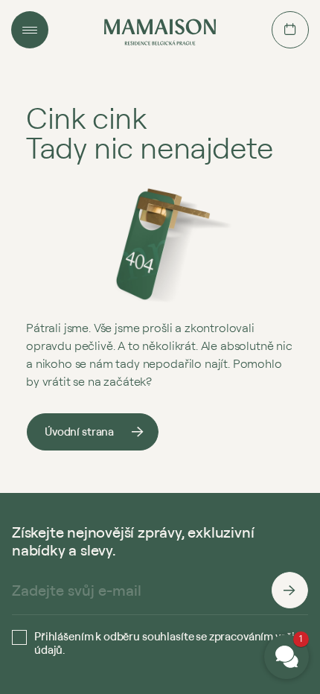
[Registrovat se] (289, 590)
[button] (286, 656)
